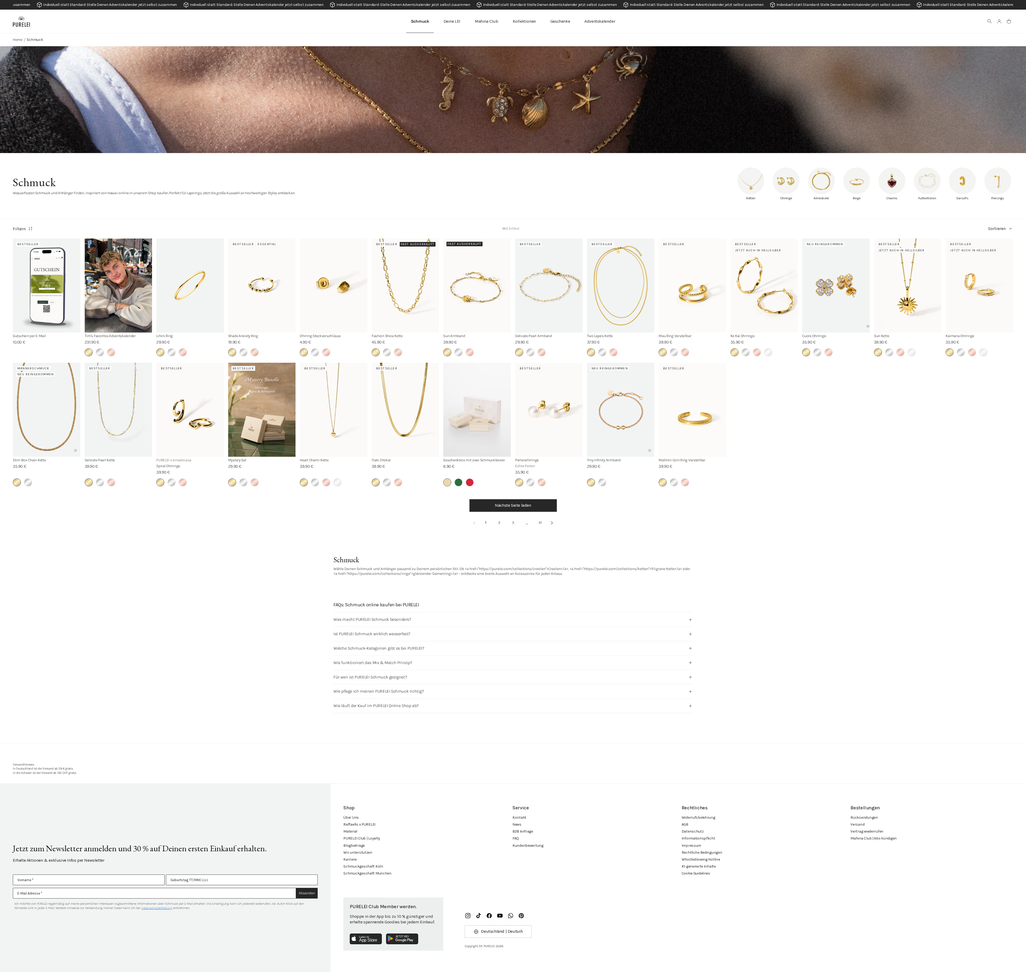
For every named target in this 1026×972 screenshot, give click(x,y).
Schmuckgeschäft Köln (363, 866)
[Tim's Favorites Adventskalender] (118, 286)
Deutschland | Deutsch (502, 931)
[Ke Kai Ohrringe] (764, 286)
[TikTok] (478, 915)
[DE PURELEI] (21, 21)
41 (540, 522)
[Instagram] (468, 915)
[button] (989, 21)
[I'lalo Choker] (405, 410)
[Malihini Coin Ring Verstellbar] (692, 410)
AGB (685, 824)
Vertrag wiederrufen (866, 831)
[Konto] (999, 21)
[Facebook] (489, 915)
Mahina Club (486, 21)
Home (17, 39)
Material (350, 831)
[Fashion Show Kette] (405, 286)
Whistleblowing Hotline (701, 859)
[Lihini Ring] (190, 286)
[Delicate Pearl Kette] (118, 410)
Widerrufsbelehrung (698, 817)
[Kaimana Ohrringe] (979, 286)
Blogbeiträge (354, 845)
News (517, 824)
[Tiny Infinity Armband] (621, 410)
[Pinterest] (521, 915)
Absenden (307, 893)
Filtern (19, 228)
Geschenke (560, 21)
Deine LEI (452, 21)
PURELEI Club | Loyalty (361, 838)
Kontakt (519, 817)
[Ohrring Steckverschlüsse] (333, 286)
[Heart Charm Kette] (333, 410)
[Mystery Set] (262, 410)
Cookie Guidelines (696, 873)
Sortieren (997, 228)
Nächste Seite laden (513, 505)
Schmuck (420, 21)
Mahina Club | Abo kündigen (873, 838)
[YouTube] (500, 915)
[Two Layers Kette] (621, 286)
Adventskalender (599, 21)
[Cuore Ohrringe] (836, 286)
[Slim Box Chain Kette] (46, 410)
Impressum (691, 845)
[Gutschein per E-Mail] (46, 286)
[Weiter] (552, 523)
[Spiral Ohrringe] (190, 410)
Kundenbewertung (527, 845)
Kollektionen (524, 21)
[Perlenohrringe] (549, 410)
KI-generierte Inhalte (699, 866)
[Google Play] (402, 939)
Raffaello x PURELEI (359, 824)
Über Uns (351, 817)
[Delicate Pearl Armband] (549, 286)
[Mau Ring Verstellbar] (692, 286)
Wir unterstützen (357, 852)
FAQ (515, 838)
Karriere (350, 859)
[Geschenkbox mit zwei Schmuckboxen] (477, 410)
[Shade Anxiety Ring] (262, 286)
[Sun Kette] (908, 286)
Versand (857, 824)
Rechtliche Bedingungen (702, 852)
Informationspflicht (698, 838)
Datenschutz (693, 831)
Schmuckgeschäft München (367, 873)
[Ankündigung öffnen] (513, 5)
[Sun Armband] (477, 286)
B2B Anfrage (522, 831)
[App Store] (366, 939)
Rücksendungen (864, 817)
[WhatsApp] (510, 915)
